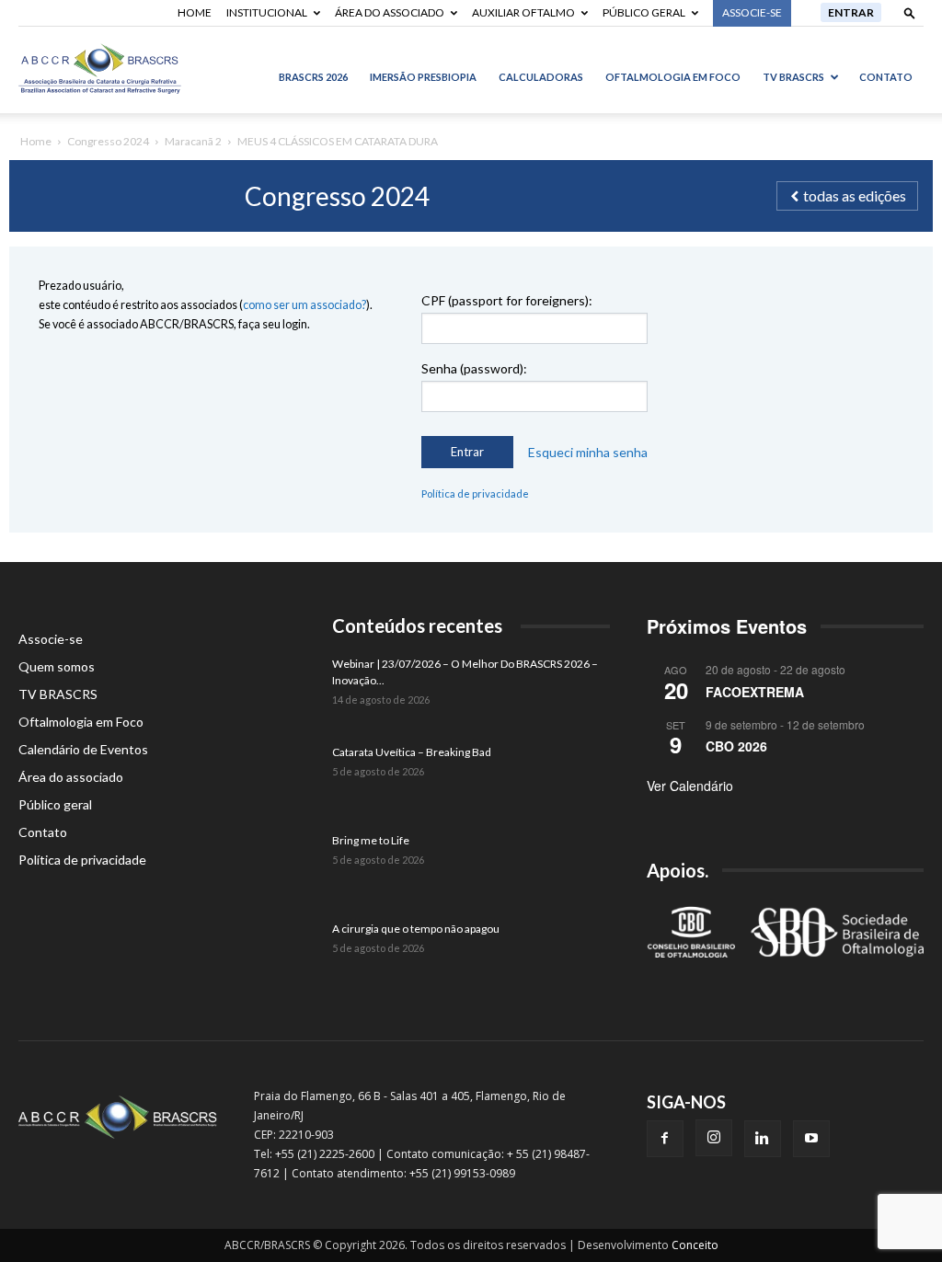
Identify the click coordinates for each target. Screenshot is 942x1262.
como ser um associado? (304, 305)
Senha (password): (474, 368)
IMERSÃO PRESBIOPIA (423, 77)
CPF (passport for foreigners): (506, 300)
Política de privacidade (475, 493)
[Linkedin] (762, 1138)
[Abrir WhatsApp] (896, 1215)
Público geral (644, 12)
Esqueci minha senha (588, 452)
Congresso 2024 (108, 141)
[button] (910, 12)
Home (195, 12)
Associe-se (50, 639)
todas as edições (853, 195)
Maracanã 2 (193, 141)
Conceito (695, 1245)
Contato (886, 77)
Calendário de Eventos (83, 749)
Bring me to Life (370, 840)
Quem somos (56, 666)
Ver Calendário (690, 785)
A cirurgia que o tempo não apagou (416, 928)
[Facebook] (665, 1138)
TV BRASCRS (793, 77)
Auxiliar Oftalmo (523, 12)
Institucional (266, 12)
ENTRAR (851, 12)
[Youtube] (811, 1138)
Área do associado (389, 12)
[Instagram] (713, 1137)
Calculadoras (541, 77)
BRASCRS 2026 (313, 77)
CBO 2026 (736, 746)
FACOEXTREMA (755, 692)
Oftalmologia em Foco (673, 77)
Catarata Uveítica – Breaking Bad (411, 752)
